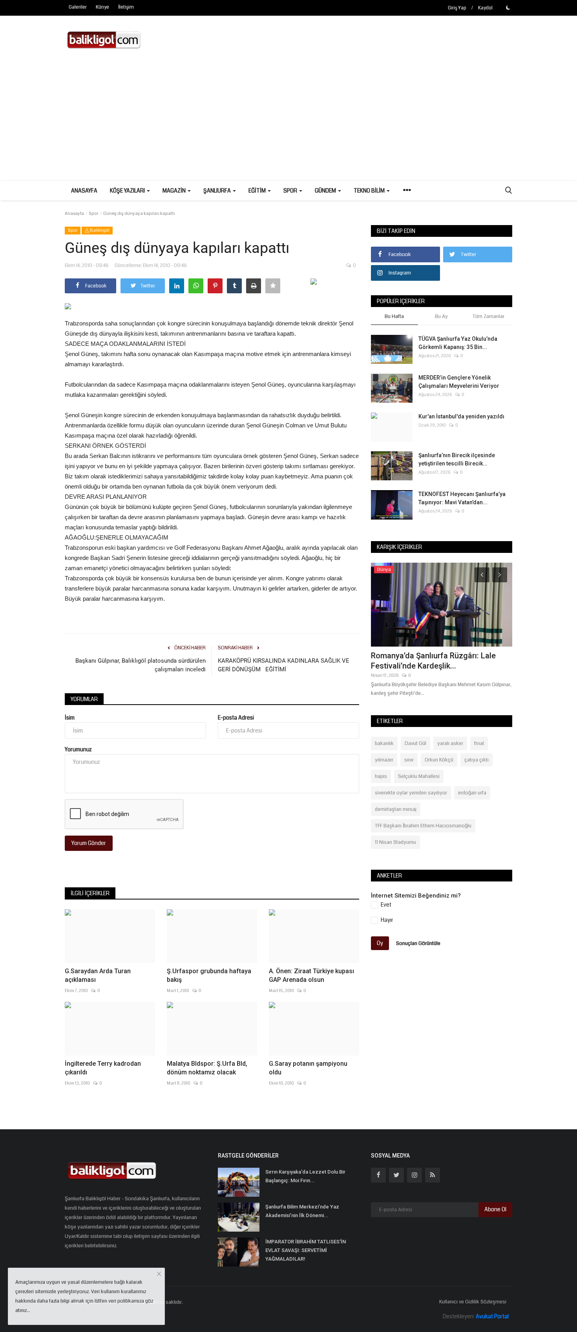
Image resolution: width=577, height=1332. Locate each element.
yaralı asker (450, 743)
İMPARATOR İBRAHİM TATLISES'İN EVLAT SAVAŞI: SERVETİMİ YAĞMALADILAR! (305, 1250)
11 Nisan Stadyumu (395, 842)
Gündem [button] (326, 190)
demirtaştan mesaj (395, 809)
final (479, 743)
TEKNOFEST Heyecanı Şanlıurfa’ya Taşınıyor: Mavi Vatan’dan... (462, 498)
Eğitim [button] (257, 190)
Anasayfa (84, 190)
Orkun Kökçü (439, 759)
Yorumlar (84, 699)
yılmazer (384, 759)
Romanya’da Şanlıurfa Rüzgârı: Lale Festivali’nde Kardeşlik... (433, 661)
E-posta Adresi (236, 717)
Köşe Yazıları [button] (128, 190)
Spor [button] (290, 190)
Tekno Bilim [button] (370, 190)
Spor (94, 213)
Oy (380, 943)
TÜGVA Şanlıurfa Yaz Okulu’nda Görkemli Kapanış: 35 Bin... (457, 343)
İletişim (126, 7)
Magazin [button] (175, 190)
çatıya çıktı (476, 759)
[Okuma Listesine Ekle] (272, 285)
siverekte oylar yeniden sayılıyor (411, 792)
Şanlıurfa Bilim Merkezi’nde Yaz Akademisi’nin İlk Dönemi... (302, 1211)
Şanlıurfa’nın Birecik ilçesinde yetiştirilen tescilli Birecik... (456, 459)
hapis (381, 776)
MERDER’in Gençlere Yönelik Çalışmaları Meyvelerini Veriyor (458, 381)
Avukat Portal (492, 1316)
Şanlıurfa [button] (217, 190)
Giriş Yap (457, 8)
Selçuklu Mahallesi (419, 776)
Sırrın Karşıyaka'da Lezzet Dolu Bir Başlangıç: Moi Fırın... (305, 1176)
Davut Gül (415, 743)
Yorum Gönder (88, 843)
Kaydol (485, 8)
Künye (102, 7)
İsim (70, 717)
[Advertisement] (288, 121)
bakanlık (384, 743)
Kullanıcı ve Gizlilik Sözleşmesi (472, 1301)
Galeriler (78, 7)
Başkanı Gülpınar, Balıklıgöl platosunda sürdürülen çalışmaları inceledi (140, 665)
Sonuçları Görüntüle (418, 943)
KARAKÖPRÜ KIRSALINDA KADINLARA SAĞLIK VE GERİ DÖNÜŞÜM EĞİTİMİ (283, 665)
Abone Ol (495, 1209)
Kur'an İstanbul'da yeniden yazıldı (461, 416)
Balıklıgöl (99, 230)
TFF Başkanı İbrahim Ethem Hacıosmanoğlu (423, 825)
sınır (409, 759)
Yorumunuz (78, 749)
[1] (508, 7)
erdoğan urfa (472, 792)
